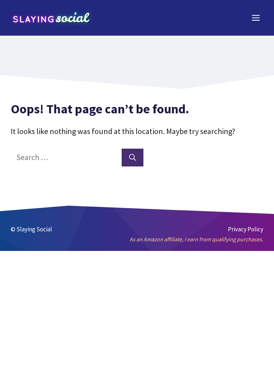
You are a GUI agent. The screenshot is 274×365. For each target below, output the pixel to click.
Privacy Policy (245, 229)
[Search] (132, 158)
